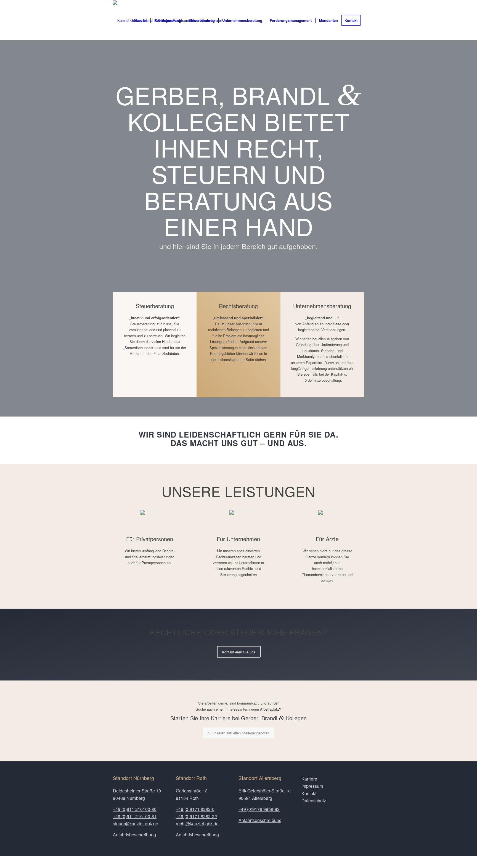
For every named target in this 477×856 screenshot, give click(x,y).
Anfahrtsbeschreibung (134, 834)
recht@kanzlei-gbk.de (197, 823)
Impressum (312, 786)
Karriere (309, 779)
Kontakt (308, 793)
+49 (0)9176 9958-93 (259, 809)
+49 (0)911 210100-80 (135, 809)
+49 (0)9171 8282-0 (195, 809)
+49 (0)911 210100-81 (135, 816)
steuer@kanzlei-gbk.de (135, 823)
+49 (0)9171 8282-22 (196, 816)
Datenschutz (313, 800)
